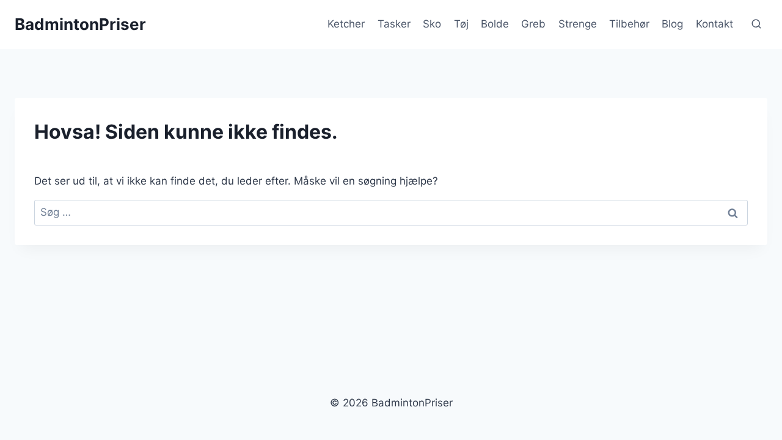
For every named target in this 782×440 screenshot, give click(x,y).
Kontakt (714, 24)
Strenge (577, 24)
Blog (672, 24)
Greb (533, 24)
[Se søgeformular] (756, 24)
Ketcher (346, 24)
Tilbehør (629, 24)
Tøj (461, 24)
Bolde (495, 24)
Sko (432, 24)
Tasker (394, 24)
